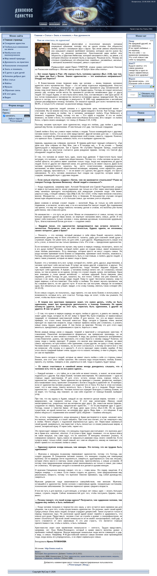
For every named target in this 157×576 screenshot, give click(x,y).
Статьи (48, 35)
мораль (115, 556)
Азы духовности (82, 35)
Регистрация (54, 24)
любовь (57, 558)
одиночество (74, 556)
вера (97, 556)
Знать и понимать (63, 35)
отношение (48, 558)
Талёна (69, 554)
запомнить (10, 116)
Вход (65, 24)
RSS (150, 29)
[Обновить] (151, 86)
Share (37, 552)
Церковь (38, 558)
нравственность (87, 556)
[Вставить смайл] (153, 86)
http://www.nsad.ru (54, 548)
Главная (43, 24)
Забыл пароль (15, 118)
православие (105, 556)
